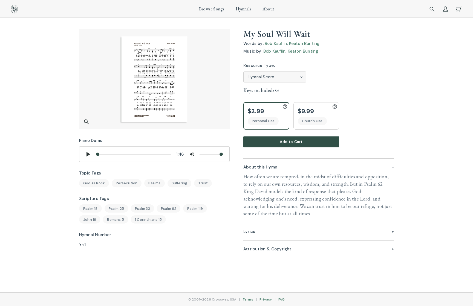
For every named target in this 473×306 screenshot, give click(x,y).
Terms (248, 299)
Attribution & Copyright (267, 249)
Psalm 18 (90, 208)
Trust (203, 183)
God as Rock (94, 183)
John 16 (89, 219)
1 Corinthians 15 (148, 219)
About (268, 9)
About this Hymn (260, 167)
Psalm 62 (169, 208)
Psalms (154, 183)
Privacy (265, 299)
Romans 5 (115, 219)
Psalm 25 (116, 208)
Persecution (126, 183)
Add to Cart (291, 141)
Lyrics (249, 231)
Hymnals (244, 9)
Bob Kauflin (276, 43)
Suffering (180, 183)
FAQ (281, 299)
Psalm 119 (195, 208)
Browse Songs (211, 9)
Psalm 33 (142, 208)
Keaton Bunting (304, 43)
